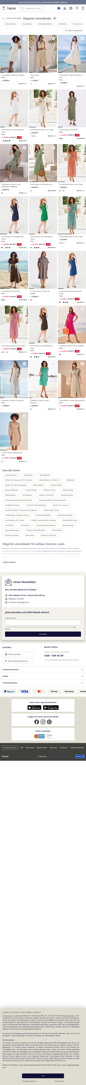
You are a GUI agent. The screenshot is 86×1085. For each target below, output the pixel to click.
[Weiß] (2, 141)
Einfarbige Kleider (45, 24)
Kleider (19, 18)
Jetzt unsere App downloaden (43, 702)
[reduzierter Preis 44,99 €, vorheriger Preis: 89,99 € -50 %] (72, 324)
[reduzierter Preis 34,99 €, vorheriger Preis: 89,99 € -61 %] (72, 108)
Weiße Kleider (67, 490)
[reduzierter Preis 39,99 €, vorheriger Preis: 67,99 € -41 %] (14, 324)
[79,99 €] (43, 54)
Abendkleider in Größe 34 (49, 480)
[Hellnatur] (2, 84)
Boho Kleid (30, 535)
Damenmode (11, 18)
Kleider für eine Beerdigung (15, 485)
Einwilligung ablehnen (29, 1081)
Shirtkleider (25, 525)
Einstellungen (59, 1081)
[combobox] (35, 8)
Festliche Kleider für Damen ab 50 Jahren (21, 510)
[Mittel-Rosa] (60, 354)
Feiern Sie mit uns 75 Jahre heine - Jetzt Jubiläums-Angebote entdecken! (43, 2)
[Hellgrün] (31, 190)
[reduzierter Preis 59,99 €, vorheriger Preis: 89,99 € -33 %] (14, 108)
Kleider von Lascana (61, 505)
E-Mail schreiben (13, 655)
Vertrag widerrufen (9, 748)
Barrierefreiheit (42, 748)
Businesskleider (67, 495)
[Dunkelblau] (6, 141)
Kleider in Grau (49, 490)
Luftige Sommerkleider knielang (43, 520)
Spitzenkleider (68, 525)
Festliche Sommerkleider (36, 505)
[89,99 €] (14, 54)
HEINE (5, 676)
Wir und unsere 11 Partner (12, 1016)
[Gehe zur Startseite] (12, 8)
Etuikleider (63, 24)
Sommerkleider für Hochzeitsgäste (52, 500)
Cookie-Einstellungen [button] (77, 748)
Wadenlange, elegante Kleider (17, 515)
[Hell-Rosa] (2, 352)
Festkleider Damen (12, 505)
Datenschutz (30, 748)
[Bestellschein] (71, 8)
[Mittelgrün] (7, 141)
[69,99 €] (43, 163)
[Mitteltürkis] (34, 136)
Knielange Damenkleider (46, 525)
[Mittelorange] (33, 136)
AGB (21, 748)
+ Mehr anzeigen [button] (9, 562)
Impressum (53, 748)
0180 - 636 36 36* (54, 655)
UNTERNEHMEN (10, 683)
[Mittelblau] (4, 141)
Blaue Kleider (38, 485)
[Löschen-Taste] (43, 8)
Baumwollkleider (11, 490)
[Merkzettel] (77, 8)
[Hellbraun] (31, 84)
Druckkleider (27, 24)
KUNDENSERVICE (11, 669)
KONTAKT (7, 647)
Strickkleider (27, 495)
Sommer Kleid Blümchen (36, 530)
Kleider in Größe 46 (48, 535)
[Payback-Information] (79, 756)
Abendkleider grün (12, 530)
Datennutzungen (68, 1016)
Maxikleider (28, 475)
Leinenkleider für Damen (14, 520)
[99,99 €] (72, 54)
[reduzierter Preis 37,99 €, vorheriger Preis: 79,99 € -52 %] (14, 431)
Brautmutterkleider (43, 515)
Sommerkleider (11, 475)
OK (43, 1076)
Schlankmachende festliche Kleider (18, 500)
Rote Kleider (57, 530)
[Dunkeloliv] (60, 138)
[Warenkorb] (83, 8)
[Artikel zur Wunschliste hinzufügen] (24, 38)
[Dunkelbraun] (9, 141)
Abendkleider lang (70, 520)
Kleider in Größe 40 (46, 495)
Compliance (63, 748)
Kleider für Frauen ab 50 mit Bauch (18, 480)
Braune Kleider (56, 485)
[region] (43, 1046)
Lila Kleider (9, 525)
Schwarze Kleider (12, 535)
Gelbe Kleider (10, 495)
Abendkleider (10, 24)
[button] (4, 8)
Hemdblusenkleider (65, 515)
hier (53, 1027)
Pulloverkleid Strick (51, 510)
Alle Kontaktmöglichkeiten (18, 661)
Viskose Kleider (31, 490)
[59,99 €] (43, 108)
